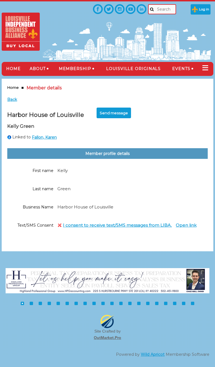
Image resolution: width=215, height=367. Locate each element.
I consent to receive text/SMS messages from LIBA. (117, 225)
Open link (186, 225)
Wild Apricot (153, 354)
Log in (204, 9)
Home (13, 87)
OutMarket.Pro (107, 337)
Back (12, 99)
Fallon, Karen (44, 137)
